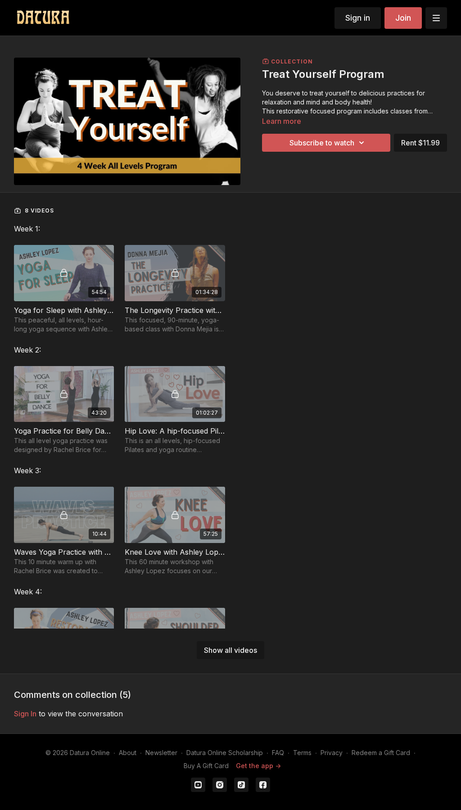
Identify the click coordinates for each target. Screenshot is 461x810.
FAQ (278, 752)
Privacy (332, 752)
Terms (302, 752)
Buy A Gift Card (206, 765)
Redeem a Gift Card (381, 752)
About (127, 752)
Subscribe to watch (321, 142)
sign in (25, 713)
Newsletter (161, 752)
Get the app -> (258, 765)
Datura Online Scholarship (224, 752)
